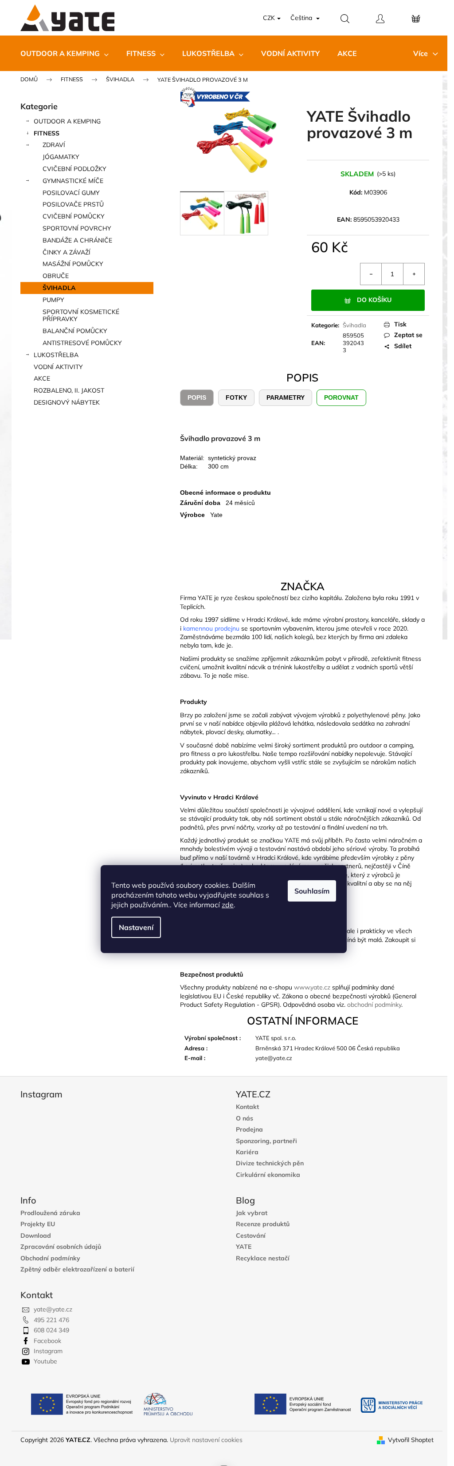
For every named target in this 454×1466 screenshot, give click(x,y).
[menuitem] (64, 53)
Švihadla (354, 325)
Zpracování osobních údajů (60, 1247)
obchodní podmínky (374, 1005)
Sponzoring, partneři (266, 1141)
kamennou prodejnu (211, 628)
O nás (244, 1118)
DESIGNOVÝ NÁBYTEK (67, 402)
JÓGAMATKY (61, 157)
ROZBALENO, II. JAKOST (69, 390)
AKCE (42, 378)
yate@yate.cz (53, 1309)
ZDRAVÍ (54, 145)
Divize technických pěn (270, 1163)
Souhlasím (311, 890)
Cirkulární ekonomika (268, 1175)
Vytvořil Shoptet (411, 1440)
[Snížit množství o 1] (371, 274)
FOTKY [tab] (236, 397)
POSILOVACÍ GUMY (71, 193)
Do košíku (374, 300)
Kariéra (247, 1152)
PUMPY (53, 300)
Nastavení (136, 927)
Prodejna (249, 1129)
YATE (243, 1247)
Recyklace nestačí (263, 1258)
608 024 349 (51, 1330)
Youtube (45, 1361)
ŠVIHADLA (59, 288)
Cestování (251, 1235)
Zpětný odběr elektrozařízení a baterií (77, 1269)
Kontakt (247, 1107)
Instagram (48, 1351)
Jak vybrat (251, 1213)
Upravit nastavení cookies (206, 1440)
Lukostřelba (56, 355)
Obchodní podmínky (50, 1258)
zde (228, 904)
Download (35, 1235)
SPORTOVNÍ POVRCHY (77, 228)
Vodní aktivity (58, 367)
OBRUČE (56, 276)
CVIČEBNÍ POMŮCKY (74, 216)
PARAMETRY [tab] (285, 397)
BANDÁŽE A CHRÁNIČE (77, 240)
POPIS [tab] (197, 397)
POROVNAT (341, 397)
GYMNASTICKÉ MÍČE (73, 181)
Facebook (47, 1341)
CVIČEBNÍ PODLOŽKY (74, 169)
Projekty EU (37, 1224)
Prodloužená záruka (50, 1213)
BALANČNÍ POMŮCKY (75, 331)
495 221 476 (51, 1320)
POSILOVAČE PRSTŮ (73, 204)
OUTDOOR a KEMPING (67, 121)
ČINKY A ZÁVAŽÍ (66, 252)
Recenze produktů (263, 1224)
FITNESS (46, 133)
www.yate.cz (312, 987)
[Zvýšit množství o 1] (413, 274)
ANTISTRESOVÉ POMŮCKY (82, 343)
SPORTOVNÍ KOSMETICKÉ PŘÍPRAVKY (81, 315)
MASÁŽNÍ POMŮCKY (73, 264)
